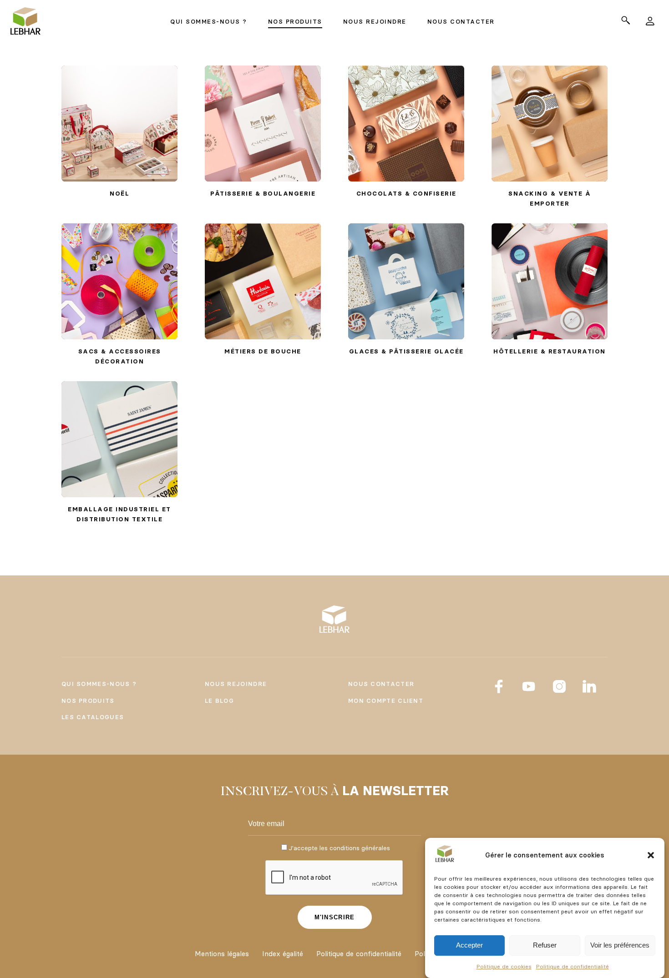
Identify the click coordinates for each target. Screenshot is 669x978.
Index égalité (282, 953)
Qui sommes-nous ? (99, 683)
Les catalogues (92, 717)
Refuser (545, 945)
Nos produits (88, 700)
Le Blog (219, 700)
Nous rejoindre (236, 683)
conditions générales (359, 848)
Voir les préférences (619, 945)
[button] (650, 855)
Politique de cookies (504, 966)
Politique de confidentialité (572, 966)
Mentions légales (222, 953)
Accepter (469, 945)
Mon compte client (385, 700)
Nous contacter (381, 683)
